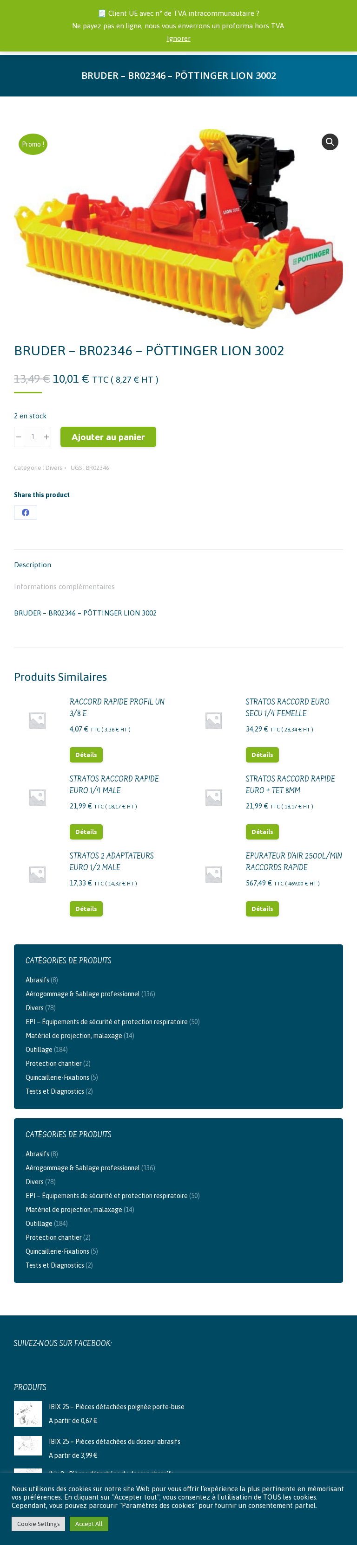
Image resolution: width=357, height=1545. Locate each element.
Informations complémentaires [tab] (64, 586)
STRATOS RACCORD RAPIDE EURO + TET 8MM (290, 785)
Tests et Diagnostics (55, 1091)
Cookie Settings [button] (38, 1523)
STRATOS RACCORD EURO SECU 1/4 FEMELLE (288, 708)
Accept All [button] (89, 1523)
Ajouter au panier (108, 437)
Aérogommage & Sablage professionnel (83, 994)
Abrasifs (37, 980)
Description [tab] (32, 565)
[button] (330, 142)
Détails (86, 754)
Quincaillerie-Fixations (57, 1077)
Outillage (39, 1049)
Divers (54, 467)
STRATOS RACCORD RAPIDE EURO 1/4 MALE (114, 785)
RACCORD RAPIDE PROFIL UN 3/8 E (117, 708)
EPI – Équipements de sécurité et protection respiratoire (107, 1022)
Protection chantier (54, 1063)
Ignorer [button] (179, 38)
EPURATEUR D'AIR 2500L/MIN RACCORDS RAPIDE (294, 862)
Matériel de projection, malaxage (74, 1035)
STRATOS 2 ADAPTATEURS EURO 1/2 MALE (112, 862)
